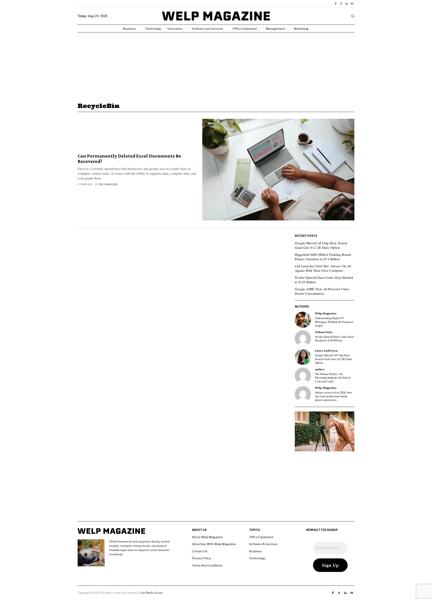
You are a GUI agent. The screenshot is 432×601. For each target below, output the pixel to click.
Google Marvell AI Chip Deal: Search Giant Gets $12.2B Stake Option (321, 245)
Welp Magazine (108, 184)
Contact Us (199, 551)
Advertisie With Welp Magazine (214, 544)
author (320, 369)
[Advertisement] (216, 66)
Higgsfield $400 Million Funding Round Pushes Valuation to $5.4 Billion (323, 256)
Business (255, 551)
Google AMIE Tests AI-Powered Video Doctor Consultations (322, 291)
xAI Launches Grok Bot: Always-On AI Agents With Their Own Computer (323, 268)
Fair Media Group (151, 592)
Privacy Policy (201, 558)
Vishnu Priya (324, 332)
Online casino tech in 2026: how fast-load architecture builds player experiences (333, 396)
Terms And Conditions (207, 565)
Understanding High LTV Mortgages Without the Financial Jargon (334, 321)
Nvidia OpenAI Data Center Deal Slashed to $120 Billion (324, 279)
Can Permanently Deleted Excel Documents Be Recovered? (129, 158)
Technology (257, 558)
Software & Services (263, 544)
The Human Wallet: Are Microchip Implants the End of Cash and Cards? (332, 377)
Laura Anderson (326, 350)
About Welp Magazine (207, 537)
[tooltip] (335, 3)
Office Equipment (261, 537)
